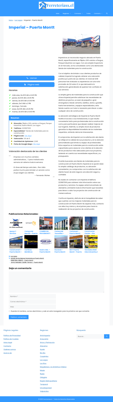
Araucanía (44, 339)
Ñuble (42, 374)
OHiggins (43, 377)
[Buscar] (106, 336)
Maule (42, 370)
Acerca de (8, 353)
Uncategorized (46, 388)
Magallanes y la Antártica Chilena (53, 367)
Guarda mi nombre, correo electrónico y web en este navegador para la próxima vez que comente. (50, 311)
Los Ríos (43, 363)
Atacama (43, 346)
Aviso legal (8, 342)
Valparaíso (44, 391)
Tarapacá (44, 384)
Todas (88, 13)
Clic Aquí (28, 136)
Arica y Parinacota (47, 342)
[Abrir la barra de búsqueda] (106, 13)
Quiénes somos (10, 349)
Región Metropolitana (48, 381)
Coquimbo (44, 356)
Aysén (42, 349)
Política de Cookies (11, 339)
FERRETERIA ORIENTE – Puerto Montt (22, 260)
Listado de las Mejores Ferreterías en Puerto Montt (27, 258)
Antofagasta (45, 335)
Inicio (57, 13)
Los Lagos (18, 20)
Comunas (77, 13)
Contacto (97, 13)
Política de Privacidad (12, 335)
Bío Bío (42, 353)
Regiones (66, 13)
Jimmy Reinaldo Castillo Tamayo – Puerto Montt (27, 262)
